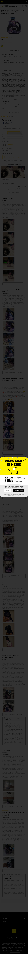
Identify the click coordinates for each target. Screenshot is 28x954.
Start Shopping (18, 490)
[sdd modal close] (26, 459)
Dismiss (7, 490)
